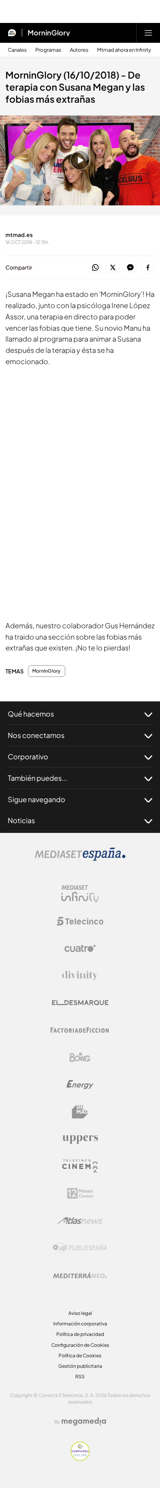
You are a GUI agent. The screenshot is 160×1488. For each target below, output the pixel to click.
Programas (48, 50)
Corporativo (28, 756)
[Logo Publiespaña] (80, 1248)
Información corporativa (80, 1324)
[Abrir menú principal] (148, 33)
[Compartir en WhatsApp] (95, 268)
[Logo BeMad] (80, 1112)
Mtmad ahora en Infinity (124, 50)
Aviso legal (80, 1313)
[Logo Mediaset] (80, 858)
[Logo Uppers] (80, 1139)
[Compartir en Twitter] (113, 268)
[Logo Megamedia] (84, 1421)
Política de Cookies (80, 1355)
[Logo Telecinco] (80, 921)
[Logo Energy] (80, 1084)
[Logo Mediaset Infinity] (80, 894)
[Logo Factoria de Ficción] (80, 1030)
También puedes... (38, 777)
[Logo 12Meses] (80, 1193)
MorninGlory (49, 32)
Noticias (21, 820)
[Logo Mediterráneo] (80, 1275)
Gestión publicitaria (80, 1366)
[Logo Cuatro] (80, 948)
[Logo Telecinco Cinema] (80, 1166)
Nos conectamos (36, 735)
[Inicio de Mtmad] (12, 33)
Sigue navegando (36, 799)
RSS (80, 1376)
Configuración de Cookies (80, 1345)
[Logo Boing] (80, 1057)
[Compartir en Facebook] (148, 268)
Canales (17, 50)
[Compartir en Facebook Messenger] (130, 268)
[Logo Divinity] (80, 975)
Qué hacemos (31, 713)
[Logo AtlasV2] (80, 1220)
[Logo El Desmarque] (80, 1002)
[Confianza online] (80, 1458)
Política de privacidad (80, 1334)
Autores (79, 50)
